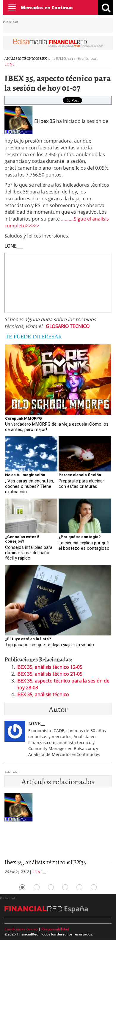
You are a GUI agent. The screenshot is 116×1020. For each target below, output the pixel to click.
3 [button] (51, 887)
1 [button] (22, 887)
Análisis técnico (21, 58)
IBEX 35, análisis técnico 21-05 (49, 674)
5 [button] (79, 887)
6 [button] (94, 887)
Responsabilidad (55, 929)
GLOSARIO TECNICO (68, 326)
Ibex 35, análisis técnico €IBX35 (45, 862)
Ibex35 (44, 58)
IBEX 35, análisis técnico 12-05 (49, 667)
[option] (58, 835)
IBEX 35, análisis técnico (42, 694)
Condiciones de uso (20, 929)
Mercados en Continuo (47, 7)
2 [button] (37, 887)
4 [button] (65, 887)
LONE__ (11, 64)
